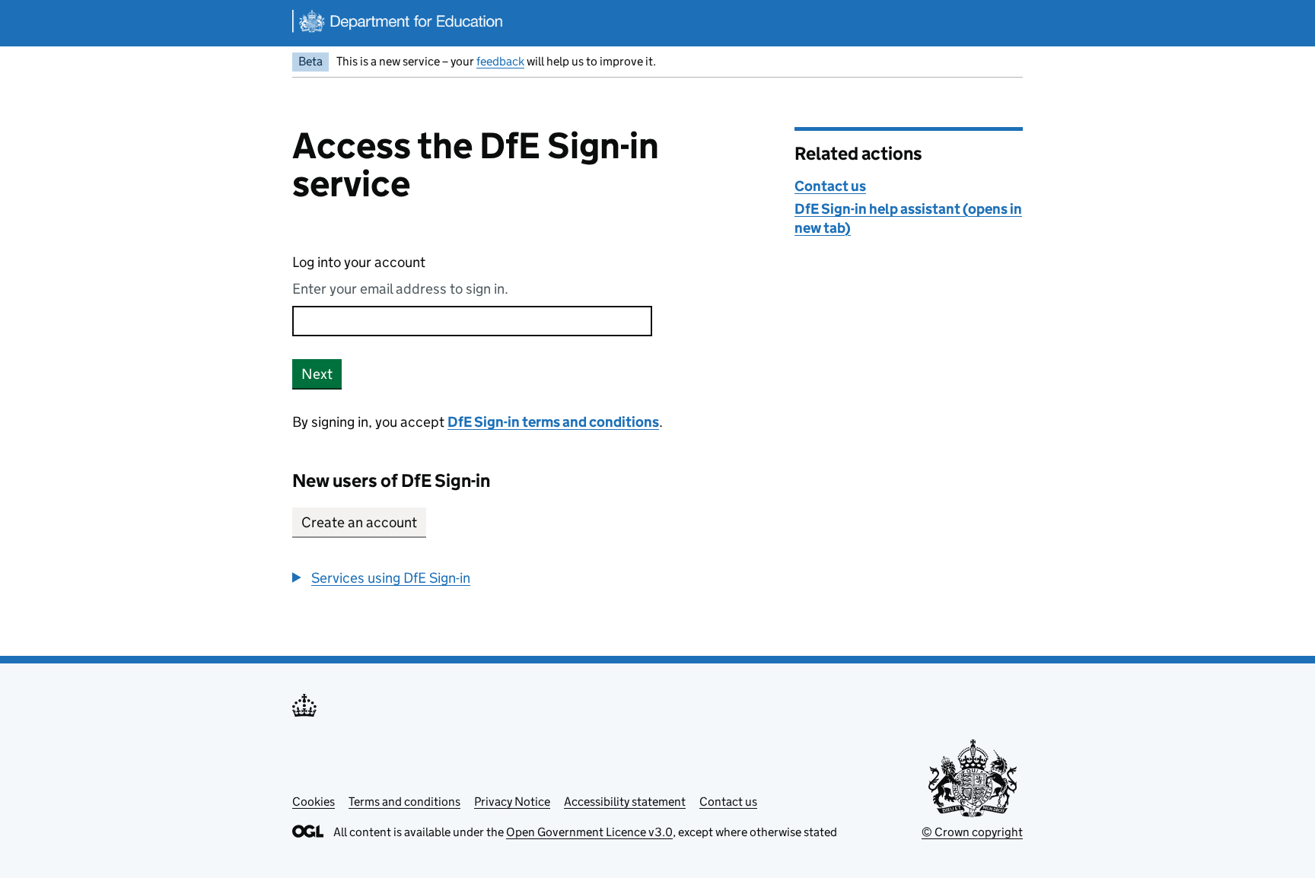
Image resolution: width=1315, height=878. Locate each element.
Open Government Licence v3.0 (589, 832)
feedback (500, 61)
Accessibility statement (625, 801)
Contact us (830, 186)
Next (317, 374)
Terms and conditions (404, 801)
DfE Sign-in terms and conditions (553, 422)
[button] (381, 577)
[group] (532, 577)
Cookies (313, 801)
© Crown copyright (972, 832)
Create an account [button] (359, 522)
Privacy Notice (512, 801)
